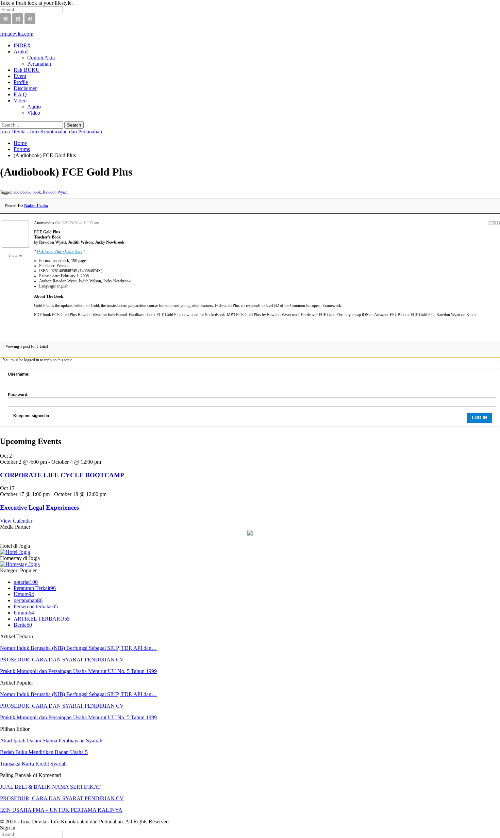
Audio (34, 107)
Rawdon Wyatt (55, 192)
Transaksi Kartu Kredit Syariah (33, 764)
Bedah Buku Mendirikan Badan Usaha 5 (44, 752)
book (37, 192)
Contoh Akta (41, 58)
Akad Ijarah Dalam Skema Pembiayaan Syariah (51, 740)
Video (20, 100)
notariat (26, 582)
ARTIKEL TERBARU (42, 619)
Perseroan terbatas (36, 606)
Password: (18, 394)
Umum (24, 594)
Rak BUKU (27, 70)
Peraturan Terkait (35, 588)
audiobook (22, 192)
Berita (23, 625)
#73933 (494, 222)
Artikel (21, 51)
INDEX (22, 45)
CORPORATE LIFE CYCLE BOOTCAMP (62, 475)
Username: (19, 374)
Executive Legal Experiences (39, 507)
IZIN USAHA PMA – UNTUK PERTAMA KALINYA (61, 810)
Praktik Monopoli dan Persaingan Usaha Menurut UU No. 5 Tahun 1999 (78, 671)
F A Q (20, 94)
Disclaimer (25, 88)
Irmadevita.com (16, 34)
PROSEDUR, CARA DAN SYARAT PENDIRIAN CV (62, 659)
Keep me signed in (31, 415)
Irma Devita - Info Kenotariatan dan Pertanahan (51, 131)
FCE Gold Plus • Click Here (59, 251)
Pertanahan (39, 64)
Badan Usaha (36, 205)
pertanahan (28, 600)
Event (20, 76)
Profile (21, 82)
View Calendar (16, 521)
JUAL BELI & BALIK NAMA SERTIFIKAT (50, 787)
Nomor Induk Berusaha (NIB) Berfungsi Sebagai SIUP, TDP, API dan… (78, 648)
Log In (479, 417)
